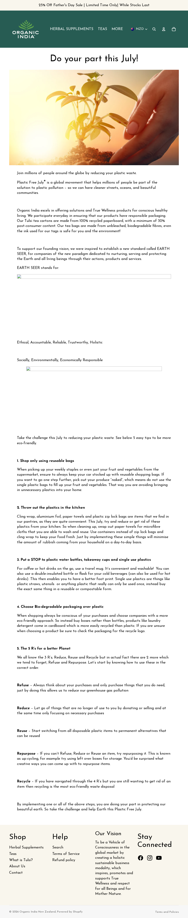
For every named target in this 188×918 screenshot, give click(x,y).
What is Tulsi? (21, 860)
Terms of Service (66, 854)
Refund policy (63, 860)
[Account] (164, 29)
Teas (13, 854)
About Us (17, 866)
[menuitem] (117, 29)
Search (57, 847)
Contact (16, 873)
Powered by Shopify (70, 911)
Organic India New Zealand (37, 911)
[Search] (154, 29)
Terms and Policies (167, 912)
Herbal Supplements (26, 847)
